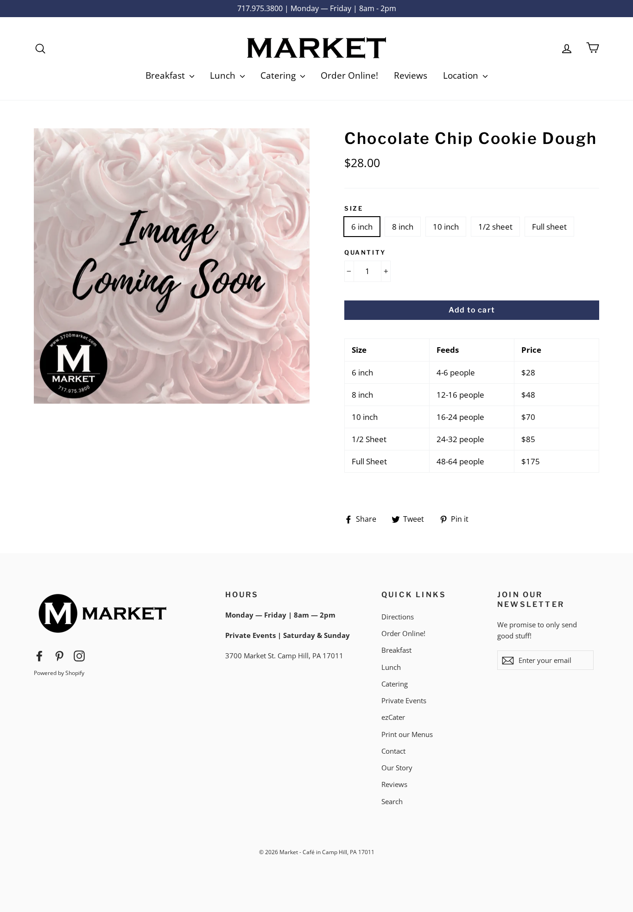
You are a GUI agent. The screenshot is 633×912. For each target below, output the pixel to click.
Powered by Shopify (59, 673)
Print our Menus (407, 734)
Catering (279, 75)
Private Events (403, 700)
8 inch (402, 226)
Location (462, 75)
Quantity (365, 252)
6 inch (362, 226)
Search (392, 801)
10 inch (446, 226)
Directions (397, 616)
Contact (393, 751)
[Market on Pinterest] (59, 655)
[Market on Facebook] (39, 655)
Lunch (224, 75)
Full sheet (549, 226)
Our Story (396, 767)
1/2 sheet (495, 226)
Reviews (410, 75)
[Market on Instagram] (79, 655)
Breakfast (166, 75)
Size (353, 208)
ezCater (393, 717)
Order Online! (349, 75)
